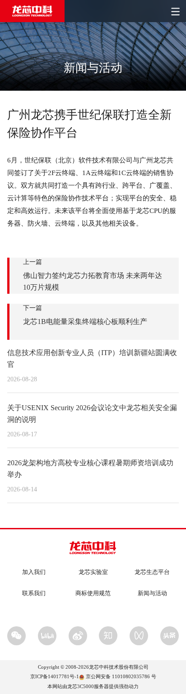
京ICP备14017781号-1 (54, 676)
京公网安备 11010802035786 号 (121, 676)
